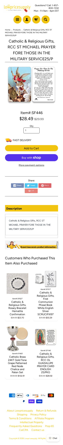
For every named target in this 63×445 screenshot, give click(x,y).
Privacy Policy (38, 414)
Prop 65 (49, 426)
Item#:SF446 (32, 112)
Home (7, 30)
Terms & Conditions (20, 418)
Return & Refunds (46, 410)
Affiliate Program (44, 418)
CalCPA (23, 429)
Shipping (22, 414)
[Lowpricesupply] (17, 8)
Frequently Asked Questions (25, 426)
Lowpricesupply (30, 438)
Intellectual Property (31, 422)
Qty (31, 126)
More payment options (31, 165)
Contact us (37, 429)
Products (17, 30)
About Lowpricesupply (20, 410)
